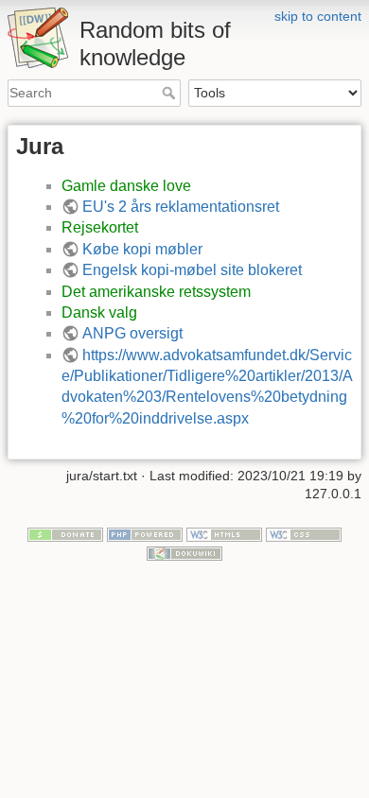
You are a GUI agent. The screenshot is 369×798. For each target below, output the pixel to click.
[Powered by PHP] (145, 533)
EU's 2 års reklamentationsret (180, 207)
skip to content (317, 16)
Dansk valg (99, 312)
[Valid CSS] (304, 533)
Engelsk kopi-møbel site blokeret (192, 270)
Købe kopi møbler (142, 249)
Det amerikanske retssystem (156, 292)
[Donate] (65, 533)
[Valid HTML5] (224, 533)
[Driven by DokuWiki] (184, 552)
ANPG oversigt (132, 333)
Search (171, 92)
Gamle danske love (126, 186)
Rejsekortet (100, 227)
